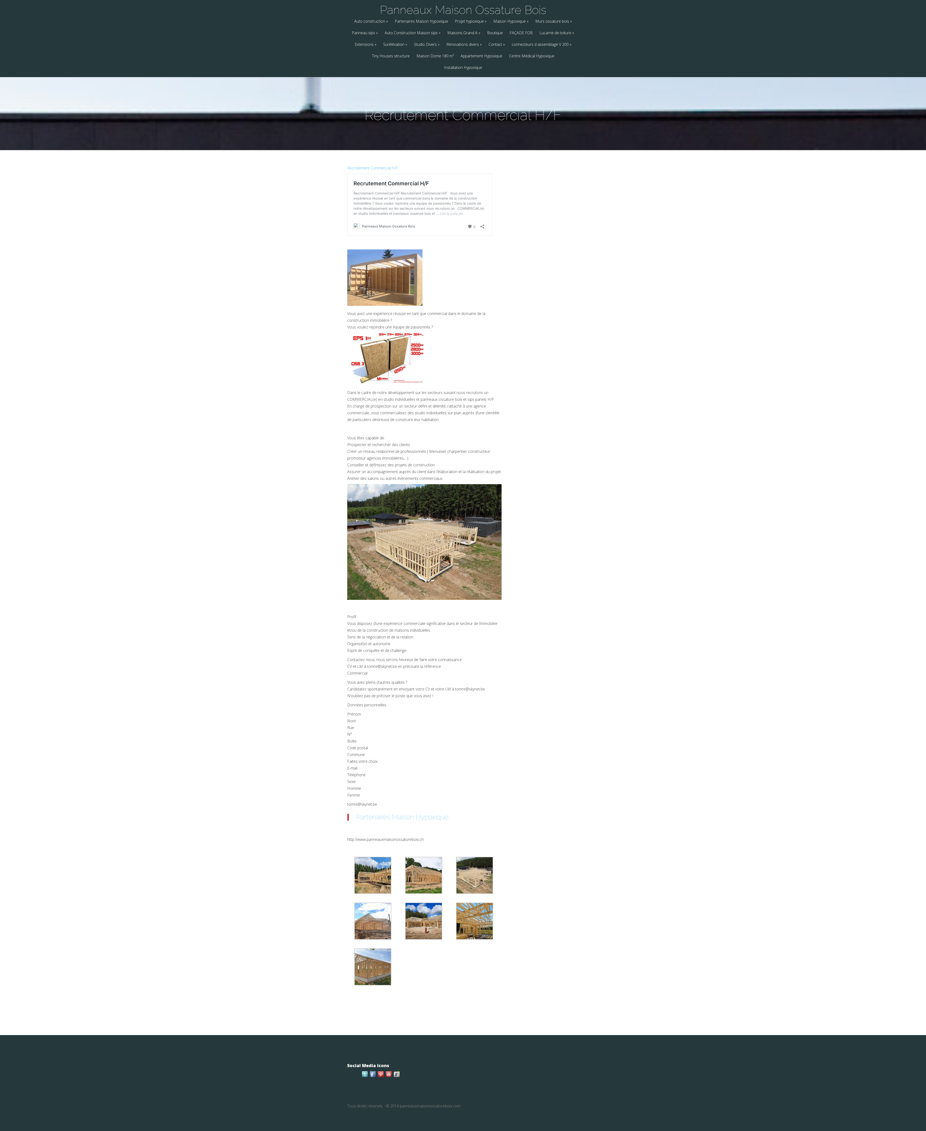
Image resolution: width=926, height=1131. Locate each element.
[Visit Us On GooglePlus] (397, 1076)
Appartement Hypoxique (481, 56)
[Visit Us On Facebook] (373, 1076)
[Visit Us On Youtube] (389, 1076)
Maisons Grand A (463, 33)
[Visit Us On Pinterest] (381, 1076)
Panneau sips (365, 33)
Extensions (365, 44)
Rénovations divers (464, 44)
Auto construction (371, 21)
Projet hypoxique (471, 21)
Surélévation (395, 44)
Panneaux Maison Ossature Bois (463, 10)
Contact (497, 44)
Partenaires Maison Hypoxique (421, 21)
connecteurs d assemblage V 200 (542, 44)
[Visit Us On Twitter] (365, 1076)
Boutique (495, 33)
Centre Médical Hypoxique (531, 56)
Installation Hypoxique (463, 68)
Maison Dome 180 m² (435, 56)
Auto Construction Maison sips (413, 33)
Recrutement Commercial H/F (372, 168)
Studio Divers (427, 44)
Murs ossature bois (553, 21)
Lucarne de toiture (556, 33)
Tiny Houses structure (391, 56)
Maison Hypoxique (511, 21)
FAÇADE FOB (521, 33)
